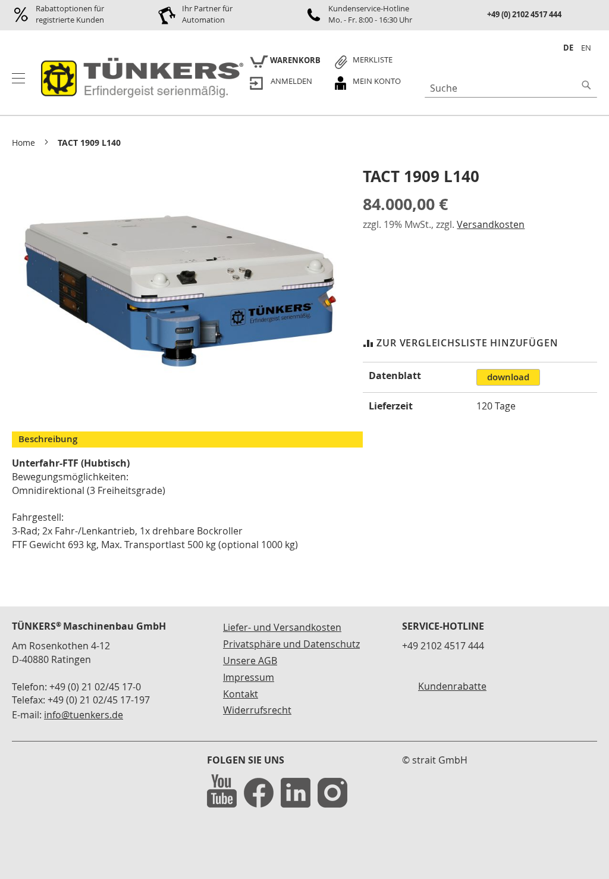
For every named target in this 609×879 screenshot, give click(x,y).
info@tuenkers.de (83, 714)
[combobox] (511, 88)
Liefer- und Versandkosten (282, 627)
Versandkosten (491, 224)
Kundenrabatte (452, 686)
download (508, 377)
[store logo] (140, 78)
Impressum (248, 677)
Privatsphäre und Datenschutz (291, 643)
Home (23, 142)
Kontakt (240, 693)
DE (568, 47)
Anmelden (291, 81)
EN (586, 47)
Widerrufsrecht (257, 710)
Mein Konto (377, 81)
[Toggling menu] (18, 78)
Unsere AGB (250, 660)
